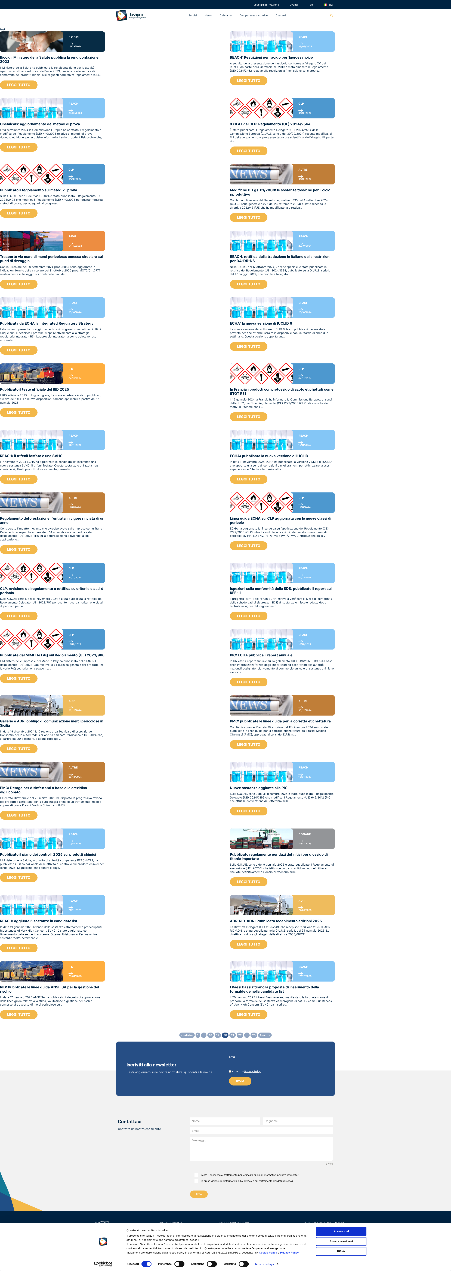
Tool (311, 4)
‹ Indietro (187, 1035)
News (208, 15)
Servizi (193, 15)
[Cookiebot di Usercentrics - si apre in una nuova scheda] (103, 1264)
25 (254, 1035)
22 (240, 1035)
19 (217, 1035)
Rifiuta (341, 1251)
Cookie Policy (268, 1252)
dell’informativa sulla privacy (236, 1180)
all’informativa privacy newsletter (279, 1174)
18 (210, 1035)
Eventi (294, 4)
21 (232, 1035)
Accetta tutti (341, 1231)
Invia (199, 1193)
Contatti (281, 15)
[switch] (179, 1264)
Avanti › (265, 1035)
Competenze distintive (254, 15)
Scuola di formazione (266, 4)
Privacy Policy (289, 1252)
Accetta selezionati (341, 1241)
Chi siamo (226, 15)
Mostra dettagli (264, 1264)
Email (232, 1056)
